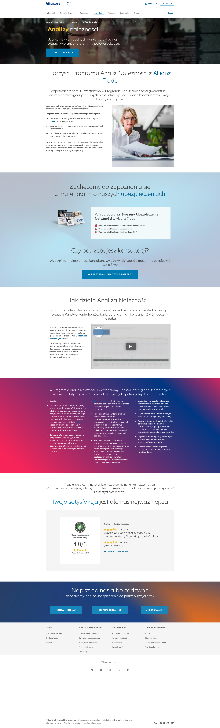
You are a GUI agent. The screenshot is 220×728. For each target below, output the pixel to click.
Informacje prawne (53, 723)
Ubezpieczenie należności (89, 633)
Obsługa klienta (151, 638)
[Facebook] (128, 670)
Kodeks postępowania (92, 723)
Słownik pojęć (117, 647)
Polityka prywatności (72, 723)
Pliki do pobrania (152, 647)
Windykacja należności (88, 642)
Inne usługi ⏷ (99, 13)
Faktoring (83, 652)
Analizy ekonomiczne (120, 633)
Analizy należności (86, 647)
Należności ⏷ (51, 13)
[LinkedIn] (91, 670)
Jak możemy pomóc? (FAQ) (155, 642)
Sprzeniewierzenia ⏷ (68, 13)
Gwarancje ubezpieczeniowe (90, 638)
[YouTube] (100, 670)
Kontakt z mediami (119, 638)
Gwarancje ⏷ (85, 13)
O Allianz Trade (52, 638)
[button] (169, 13)
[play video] (131, 346)
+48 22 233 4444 (166, 723)
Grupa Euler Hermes (54, 633)
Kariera (49, 642)
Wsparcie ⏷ (112, 13)
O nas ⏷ (137, 13)
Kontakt (148, 633)
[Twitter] (110, 670)
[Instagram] (119, 670)
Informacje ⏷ (125, 13)
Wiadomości (117, 642)
